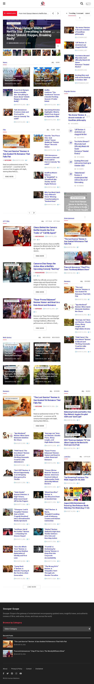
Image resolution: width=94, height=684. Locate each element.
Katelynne (8, 160)
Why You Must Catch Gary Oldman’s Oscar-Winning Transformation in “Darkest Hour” (52, 196)
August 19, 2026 (51, 561)
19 (59, 487)
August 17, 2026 (51, 578)
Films (53, 130)
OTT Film (49, 221)
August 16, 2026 (70, 511)
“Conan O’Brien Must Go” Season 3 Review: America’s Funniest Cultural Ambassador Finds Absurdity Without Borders (52, 477)
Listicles (87, 457)
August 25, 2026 (11, 83)
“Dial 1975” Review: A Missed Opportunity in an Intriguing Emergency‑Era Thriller (22, 474)
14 (19, 83)
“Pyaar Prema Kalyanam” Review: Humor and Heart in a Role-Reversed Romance (47, 302)
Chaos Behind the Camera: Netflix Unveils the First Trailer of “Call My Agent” (45, 230)
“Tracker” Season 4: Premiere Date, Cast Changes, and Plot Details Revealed (46, 376)
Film (58, 130)
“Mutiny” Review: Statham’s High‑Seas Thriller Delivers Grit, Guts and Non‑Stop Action (52, 533)
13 (50, 83)
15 (59, 187)
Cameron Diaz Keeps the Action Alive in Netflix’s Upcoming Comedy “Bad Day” (46, 266)
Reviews (87, 281)
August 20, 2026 (20, 561)
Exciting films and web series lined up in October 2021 (82, 77)
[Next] (34, 213)
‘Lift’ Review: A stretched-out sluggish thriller (81, 45)
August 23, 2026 (52, 272)
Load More (31, 587)
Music (88, 391)
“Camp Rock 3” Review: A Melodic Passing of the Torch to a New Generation (21, 570)
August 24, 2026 (51, 187)
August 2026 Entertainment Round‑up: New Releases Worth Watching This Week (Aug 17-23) (76, 505)
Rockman (12, 43)
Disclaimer (39, 669)
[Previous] (29, 213)
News (58, 62)
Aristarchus (39, 236)
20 (50, 381)
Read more (9, 176)
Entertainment (13, 26)
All (53, 62)
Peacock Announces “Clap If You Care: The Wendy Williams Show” (39, 651)
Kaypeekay (38, 308)
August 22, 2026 (49, 308)
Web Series (46, 337)
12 (59, 104)
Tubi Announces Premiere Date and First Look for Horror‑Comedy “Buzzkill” (21, 114)
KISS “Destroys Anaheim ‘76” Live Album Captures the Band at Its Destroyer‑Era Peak (77, 442)
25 (79, 483)
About (5, 669)
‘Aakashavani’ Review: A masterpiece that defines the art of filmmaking (80, 177)
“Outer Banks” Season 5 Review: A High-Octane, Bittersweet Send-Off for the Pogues (21, 496)
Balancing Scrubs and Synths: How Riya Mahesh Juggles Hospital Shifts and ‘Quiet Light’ (29, 35)
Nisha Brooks (40, 272)
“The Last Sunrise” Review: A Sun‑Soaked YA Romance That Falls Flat (16, 154)
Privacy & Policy (16, 669)
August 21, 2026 (20, 482)
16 (39, 276)
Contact (29, 669)
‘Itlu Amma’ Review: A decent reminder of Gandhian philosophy (77, 117)
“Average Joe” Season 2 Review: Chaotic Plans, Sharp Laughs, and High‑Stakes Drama (83, 324)
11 (59, 204)
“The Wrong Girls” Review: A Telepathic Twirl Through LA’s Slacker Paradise (51, 570)
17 (59, 524)
